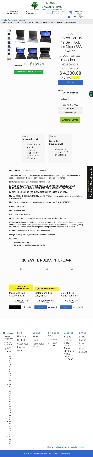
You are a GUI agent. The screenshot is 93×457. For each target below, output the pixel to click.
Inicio (4, 20)
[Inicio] (47, 5)
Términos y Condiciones (10, 410)
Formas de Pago (70, 113)
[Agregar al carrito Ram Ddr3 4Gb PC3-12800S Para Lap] (81, 294)
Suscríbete (22, 343)
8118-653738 (83, 350)
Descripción (70, 108)
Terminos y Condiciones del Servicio (8, 338)
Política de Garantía (10, 428)
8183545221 (14, 13)
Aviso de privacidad (10, 358)
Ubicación (68, 332)
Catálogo (37, 332)
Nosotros (21, 336)
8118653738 (33, 13)
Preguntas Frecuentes (8, 343)
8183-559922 (83, 338)
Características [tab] (29, 171)
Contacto (21, 340)
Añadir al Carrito (70, 120)
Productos (12, 20)
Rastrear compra (21, 348)
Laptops (21, 20)
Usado (36, 340)
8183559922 (14, 11)
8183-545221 (83, 344)
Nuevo (36, 336)
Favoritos (70, 34)
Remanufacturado (38, 345)
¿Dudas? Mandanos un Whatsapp (29, 72)
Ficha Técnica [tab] (14, 171)
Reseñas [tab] (42, 171)
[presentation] (10, 286)
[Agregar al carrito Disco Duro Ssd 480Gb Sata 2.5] (30, 294)
